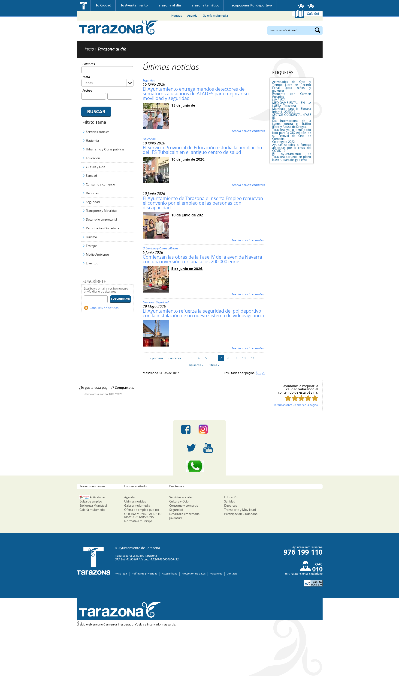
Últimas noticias (135, 501)
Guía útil (313, 14)
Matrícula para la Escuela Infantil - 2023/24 (291, 110)
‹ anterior (175, 358)
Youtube (208, 448)
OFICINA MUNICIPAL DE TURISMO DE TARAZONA (143, 515)
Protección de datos (194, 573)
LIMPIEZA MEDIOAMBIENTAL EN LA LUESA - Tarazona (291, 103)
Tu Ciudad (103, 5)
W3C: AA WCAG (313, 583)
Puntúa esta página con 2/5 (295, 398)
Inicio (84, 5)
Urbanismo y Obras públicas (105, 149)
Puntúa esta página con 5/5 (315, 398)
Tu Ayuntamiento (134, 5)
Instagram (208, 429)
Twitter (191, 448)
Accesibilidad (169, 573)
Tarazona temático (204, 5)
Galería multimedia (215, 16)
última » (214, 365)
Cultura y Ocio (95, 167)
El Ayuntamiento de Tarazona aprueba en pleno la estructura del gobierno (291, 157)
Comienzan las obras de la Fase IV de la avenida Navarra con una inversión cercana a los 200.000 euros (202, 259)
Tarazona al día (169, 5)
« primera (156, 358)
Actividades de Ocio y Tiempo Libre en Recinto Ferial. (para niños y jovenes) (291, 86)
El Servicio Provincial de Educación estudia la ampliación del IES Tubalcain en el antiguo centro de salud (202, 149)
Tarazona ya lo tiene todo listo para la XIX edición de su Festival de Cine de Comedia (291, 134)
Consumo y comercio (100, 184)
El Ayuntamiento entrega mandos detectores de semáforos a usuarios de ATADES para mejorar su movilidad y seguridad (196, 93)
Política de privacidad (144, 573)
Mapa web (216, 573)
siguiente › (196, 365)
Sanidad (91, 175)
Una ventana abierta (119, 610)
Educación (93, 158)
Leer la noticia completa (248, 131)
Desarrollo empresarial (101, 219)
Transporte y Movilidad (102, 211)
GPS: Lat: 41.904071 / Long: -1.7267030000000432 (147, 559)
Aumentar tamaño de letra (311, 5)
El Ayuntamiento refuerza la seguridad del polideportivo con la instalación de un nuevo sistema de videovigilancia (203, 313)
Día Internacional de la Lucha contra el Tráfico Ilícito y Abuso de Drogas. (291, 124)
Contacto (232, 573)
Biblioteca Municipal (93, 505)
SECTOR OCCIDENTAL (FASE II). (291, 116)
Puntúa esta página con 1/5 (288, 398)
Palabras (88, 64)
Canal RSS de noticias (104, 308)
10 (243, 358)
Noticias (176, 16)
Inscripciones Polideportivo (250, 5)
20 (263, 373)
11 (252, 358)
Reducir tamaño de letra (301, 5)
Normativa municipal (138, 521)
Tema (86, 77)
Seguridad (93, 202)
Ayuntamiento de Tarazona (119, 27)
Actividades (98, 497)
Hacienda (92, 140)
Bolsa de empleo (90, 501)
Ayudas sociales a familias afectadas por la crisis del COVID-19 (291, 148)
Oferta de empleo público (141, 510)
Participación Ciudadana (102, 228)
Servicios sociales (97, 132)
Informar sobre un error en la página (296, 405)
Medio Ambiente (97, 254)
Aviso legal (121, 573)
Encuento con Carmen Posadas (291, 95)
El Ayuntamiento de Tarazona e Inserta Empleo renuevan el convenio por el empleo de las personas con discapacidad (203, 203)
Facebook (185, 429)
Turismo (91, 237)
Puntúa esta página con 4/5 (308, 398)
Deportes (92, 193)
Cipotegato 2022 (283, 142)
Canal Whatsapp (199, 466)
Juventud (92, 263)
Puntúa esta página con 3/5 (301, 398)
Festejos (91, 246)
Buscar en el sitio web (283, 30)
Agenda (192, 16)
